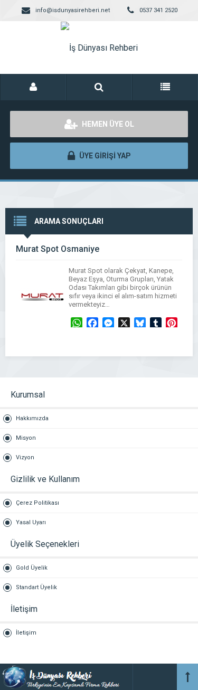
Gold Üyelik (32, 567)
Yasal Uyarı (31, 522)
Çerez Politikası (37, 502)
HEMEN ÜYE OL (107, 124)
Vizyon (25, 457)
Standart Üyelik (36, 587)
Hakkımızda (32, 418)
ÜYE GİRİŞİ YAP (104, 156)
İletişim (26, 632)
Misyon (26, 437)
